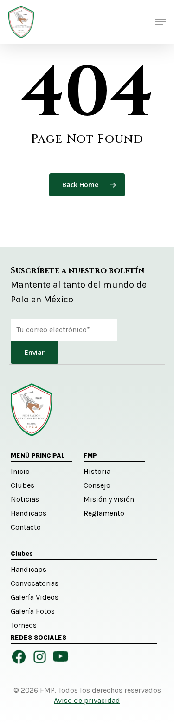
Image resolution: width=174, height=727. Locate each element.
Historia (97, 471)
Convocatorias (34, 583)
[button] (160, 21)
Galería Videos (34, 597)
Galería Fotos (33, 611)
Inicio (20, 471)
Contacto (26, 527)
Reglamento (104, 513)
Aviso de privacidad (87, 700)
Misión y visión (109, 499)
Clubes (22, 485)
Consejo (97, 485)
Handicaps (28, 513)
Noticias (25, 499)
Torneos (24, 625)
